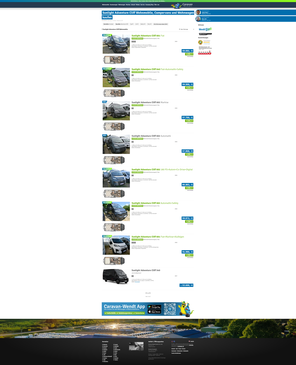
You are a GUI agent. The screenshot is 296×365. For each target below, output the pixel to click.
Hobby (104, 351)
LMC (104, 354)
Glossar (183, 348)
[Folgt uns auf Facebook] (174, 341)
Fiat (148, 35)
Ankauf (133, 4)
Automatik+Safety (155, 203)
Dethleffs (117, 346)
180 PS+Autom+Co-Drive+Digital (162, 169)
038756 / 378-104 (206, 20)
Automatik (151, 136)
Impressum (174, 351)
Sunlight (116, 358)
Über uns (156, 4)
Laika (116, 353)
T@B (104, 359)
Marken (128, 4)
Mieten (138, 4)
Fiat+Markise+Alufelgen (158, 236)
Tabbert (116, 359)
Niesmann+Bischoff (107, 356)
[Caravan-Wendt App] (148, 318)
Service (143, 4)
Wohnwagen (121, 4)
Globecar (105, 349)
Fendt (116, 348)
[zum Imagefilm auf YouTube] (136, 350)
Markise (150, 102)
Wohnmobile (105, 4)
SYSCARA (191, 345)
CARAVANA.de (181, 346)
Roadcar (105, 358)
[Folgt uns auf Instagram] (172, 341)
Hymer (116, 351)
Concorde (105, 346)
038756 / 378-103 (206, 14)
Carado (116, 344)
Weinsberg (105, 361)
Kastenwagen (114, 4)
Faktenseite (185, 351)
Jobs (177, 348)
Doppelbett (137, 281)
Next (116, 354)
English (192, 341)
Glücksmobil (117, 349)
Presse (179, 348)
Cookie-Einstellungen (176, 353)
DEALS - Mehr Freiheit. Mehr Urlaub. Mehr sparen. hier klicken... (148, 1)
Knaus (104, 353)
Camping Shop (149, 4)
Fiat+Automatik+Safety (157, 69)
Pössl (116, 356)
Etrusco (105, 348)
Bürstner (105, 344)
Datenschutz (180, 351)
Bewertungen (207, 43)
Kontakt (173, 348)
